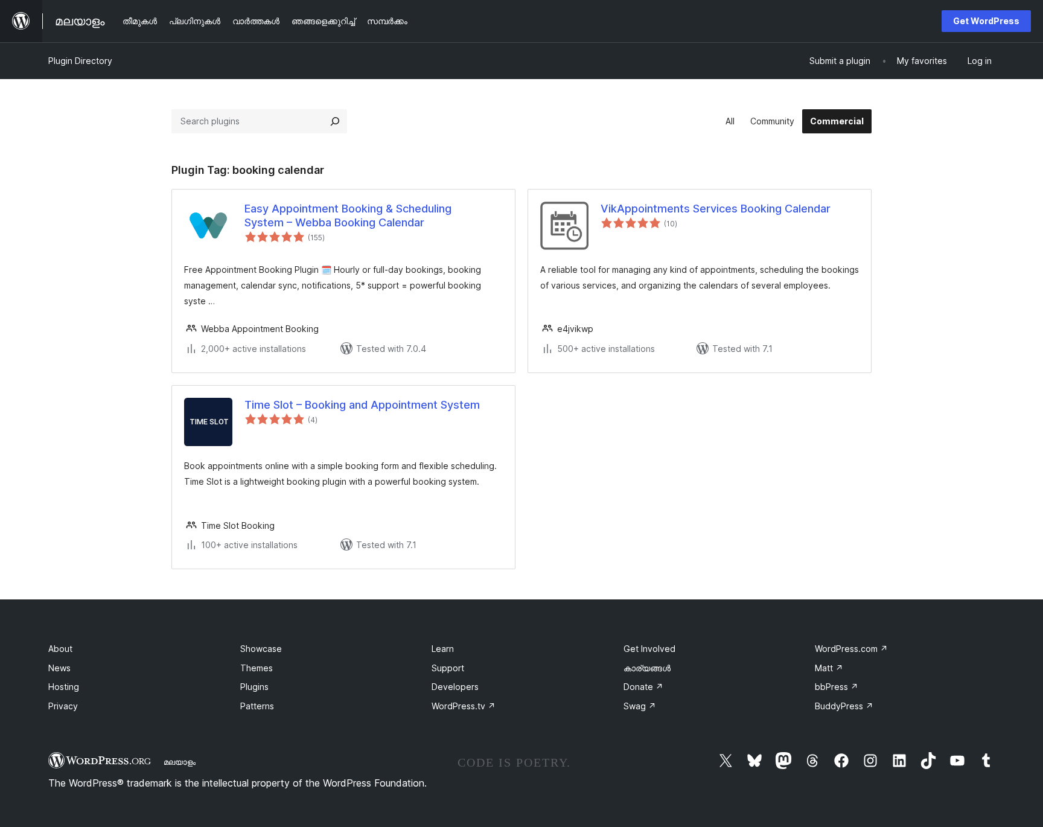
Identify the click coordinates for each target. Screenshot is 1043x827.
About (60, 648)
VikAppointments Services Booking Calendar (716, 208)
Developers (455, 687)
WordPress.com (851, 648)
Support (448, 668)
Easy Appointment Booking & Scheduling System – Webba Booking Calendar (347, 215)
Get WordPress (986, 21)
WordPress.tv (464, 706)
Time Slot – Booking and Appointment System (362, 404)
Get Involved (649, 648)
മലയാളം (180, 762)
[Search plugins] (335, 121)
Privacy (63, 706)
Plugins (254, 687)
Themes (256, 668)
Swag (640, 706)
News (59, 668)
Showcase (261, 648)
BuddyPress (844, 706)
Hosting (63, 687)
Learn (443, 648)
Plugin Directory (80, 61)
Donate (643, 687)
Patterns (257, 706)
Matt (829, 668)
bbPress (836, 687)
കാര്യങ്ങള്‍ (647, 668)
